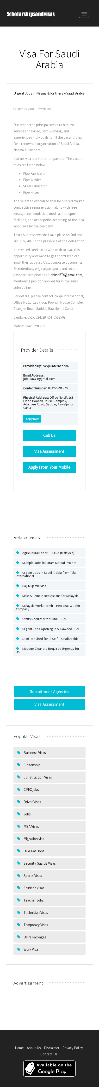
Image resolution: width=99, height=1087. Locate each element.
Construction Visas (37, 777)
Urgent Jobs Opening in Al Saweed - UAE (51, 629)
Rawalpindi (44, 109)
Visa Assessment (49, 704)
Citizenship (31, 765)
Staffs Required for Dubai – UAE (44, 619)
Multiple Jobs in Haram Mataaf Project (49, 563)
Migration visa (33, 838)
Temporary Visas (35, 925)
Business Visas (34, 752)
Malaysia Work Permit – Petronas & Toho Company (48, 607)
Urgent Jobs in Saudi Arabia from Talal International (46, 574)
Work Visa (30, 949)
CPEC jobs (31, 789)
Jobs (27, 814)
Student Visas (33, 888)
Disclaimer (51, 1048)
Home (19, 1048)
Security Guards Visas (39, 863)
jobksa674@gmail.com (66, 275)
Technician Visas (35, 912)
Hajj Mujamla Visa (34, 586)
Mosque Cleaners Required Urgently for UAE (47, 650)
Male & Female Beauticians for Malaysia (50, 596)
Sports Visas (32, 875)
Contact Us (48, 1054)
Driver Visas (32, 802)
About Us (34, 1048)
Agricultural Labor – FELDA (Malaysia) (48, 553)
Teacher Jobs (33, 900)
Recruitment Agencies (49, 691)
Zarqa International (46, 366)
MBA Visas (31, 826)
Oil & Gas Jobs (33, 851)
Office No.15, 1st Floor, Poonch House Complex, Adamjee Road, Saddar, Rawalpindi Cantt (48, 402)
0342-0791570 (45, 388)
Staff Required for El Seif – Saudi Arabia (50, 638)
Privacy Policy (72, 1048)
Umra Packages (34, 937)
